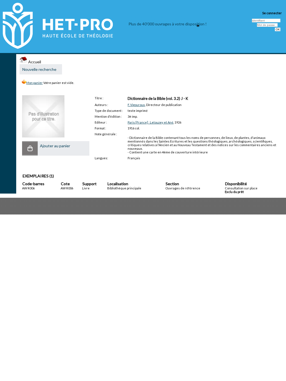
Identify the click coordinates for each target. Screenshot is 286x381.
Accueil (34, 61)
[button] (30, 148)
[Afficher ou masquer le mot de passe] (197, 25)
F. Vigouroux (136, 105)
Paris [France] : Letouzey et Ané (150, 122)
